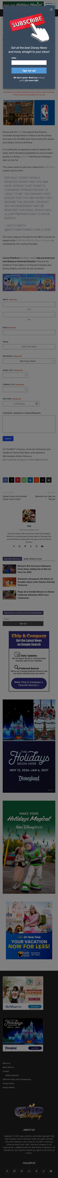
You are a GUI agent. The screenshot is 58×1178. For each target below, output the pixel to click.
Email (13, 58)
